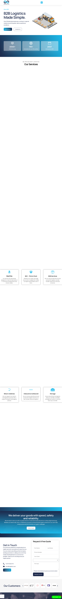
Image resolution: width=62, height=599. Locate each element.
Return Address (9, 394)
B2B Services (52, 276)
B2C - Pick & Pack (31, 276)
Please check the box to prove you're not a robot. (46, 571)
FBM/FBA (9, 276)
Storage (52, 394)
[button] (42, 3)
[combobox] (46, 560)
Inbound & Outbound (31, 394)
